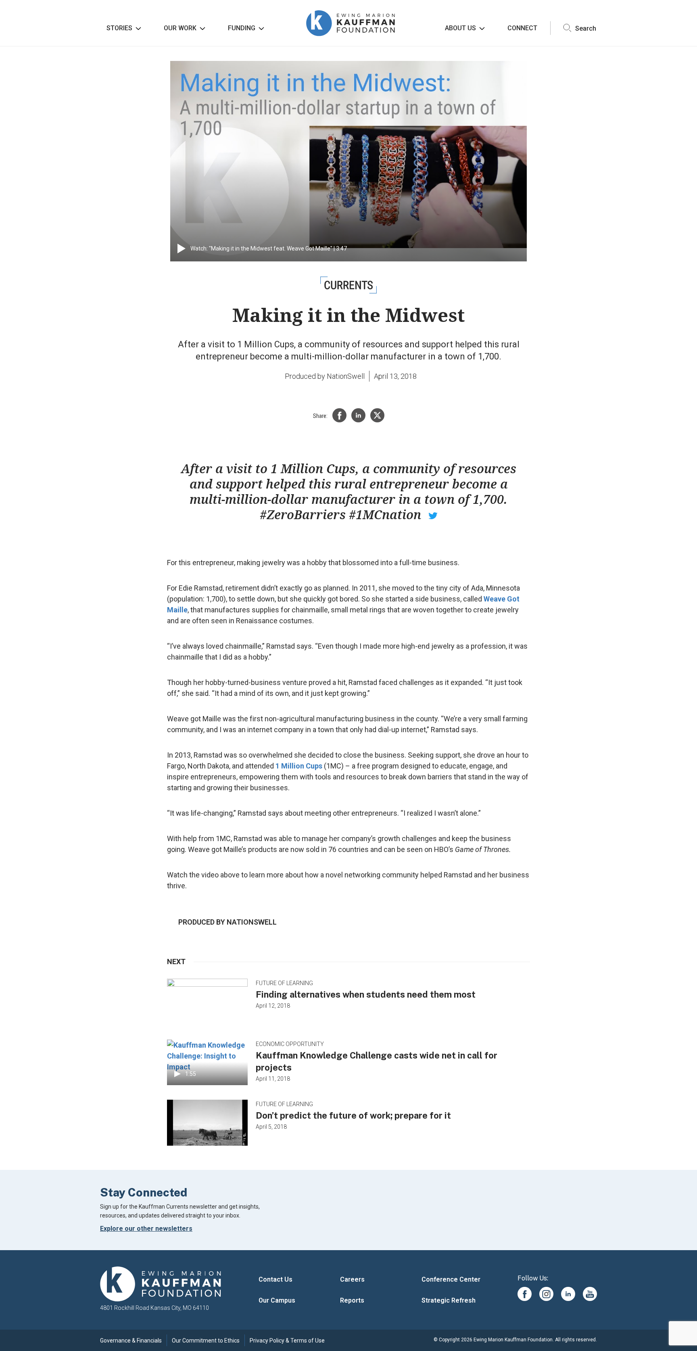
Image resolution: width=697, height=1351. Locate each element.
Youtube (590, 1294)
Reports (352, 1300)
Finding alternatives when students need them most (366, 994)
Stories (119, 28)
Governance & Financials (131, 1340)
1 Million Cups (298, 766)
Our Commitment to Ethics (206, 1340)
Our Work (180, 28)
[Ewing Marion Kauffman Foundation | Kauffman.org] (160, 1284)
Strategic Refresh (449, 1300)
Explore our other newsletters (146, 1228)
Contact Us (275, 1279)
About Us (460, 28)
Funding (241, 28)
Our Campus (277, 1300)
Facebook (524, 1294)
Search (585, 28)
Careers (352, 1279)
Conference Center (451, 1279)
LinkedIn (568, 1294)
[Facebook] (339, 415)
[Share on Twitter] (433, 514)
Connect (522, 28)
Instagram (546, 1294)
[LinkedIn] (358, 415)
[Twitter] (377, 415)
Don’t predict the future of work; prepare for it (353, 1115)
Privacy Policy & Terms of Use (287, 1340)
